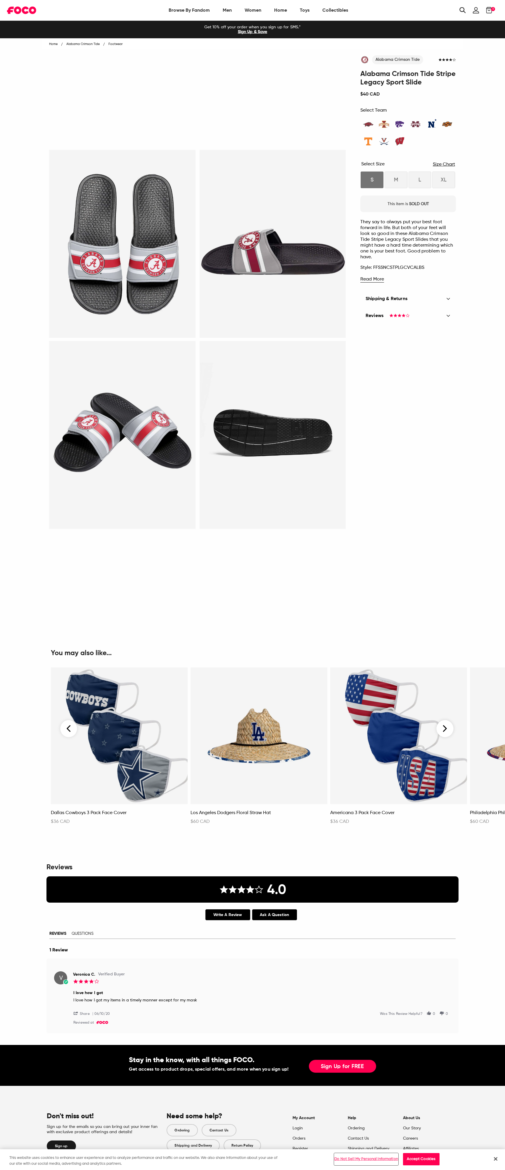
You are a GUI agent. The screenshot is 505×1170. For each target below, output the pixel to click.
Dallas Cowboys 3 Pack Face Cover (89, 813)
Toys (304, 10)
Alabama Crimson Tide (398, 60)
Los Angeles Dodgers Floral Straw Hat (231, 813)
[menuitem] (189, 10)
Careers (410, 1138)
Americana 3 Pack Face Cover (362, 813)
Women (253, 10)
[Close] (495, 1158)
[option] (252, 29)
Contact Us (219, 1130)
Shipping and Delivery (193, 1145)
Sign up (61, 1146)
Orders (299, 1138)
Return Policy (242, 1145)
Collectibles (335, 10)
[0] (487, 10)
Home (280, 10)
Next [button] (445, 729)
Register (300, 1149)
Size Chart (444, 164)
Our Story (412, 1128)
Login (298, 1128)
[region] (252, 1159)
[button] (83, 1013)
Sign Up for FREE (342, 1066)
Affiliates (411, 1149)
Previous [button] (69, 729)
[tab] (227, 914)
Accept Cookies (421, 1159)
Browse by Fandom (189, 10)
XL (444, 180)
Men (227, 10)
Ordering (182, 1130)
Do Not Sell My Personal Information (366, 1159)
